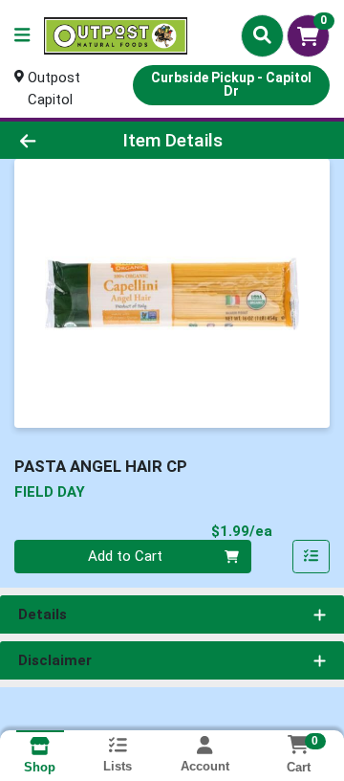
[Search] (262, 35)
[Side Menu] (22, 35)
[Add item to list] (311, 557)
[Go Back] (54, 140)
